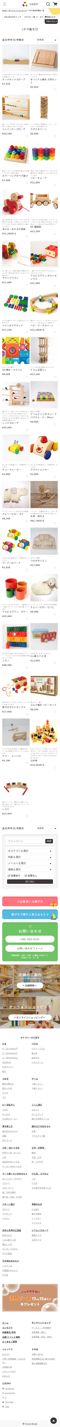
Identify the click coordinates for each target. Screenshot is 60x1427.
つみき (5, 1078)
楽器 (4, 1135)
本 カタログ (37, 1161)
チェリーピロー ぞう (13, 513)
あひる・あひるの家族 (14, 229)
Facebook (9, 1388)
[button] (4, 4)
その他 (5, 1274)
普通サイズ (36, 1235)
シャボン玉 (7, 1265)
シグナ (5, 809)
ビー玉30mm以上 (10, 1057)
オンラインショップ (41, 1322)
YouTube (9, 1402)
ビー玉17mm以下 (10, 1048)
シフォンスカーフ (40, 1230)
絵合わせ (36, 1057)
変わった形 (7, 1088)
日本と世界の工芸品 (11, 1230)
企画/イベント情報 (11, 1337)
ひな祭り (36, 1209)
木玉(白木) (6, 1062)
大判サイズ (36, 1239)
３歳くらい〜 (37, 1083)
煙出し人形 (7, 1244)
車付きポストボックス (14, 707)
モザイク (6, 1209)
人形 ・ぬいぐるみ (11, 1147)
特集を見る (50, 21)
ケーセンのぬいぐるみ (12, 1166)
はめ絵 (33, 760)
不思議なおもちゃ (10, 1270)
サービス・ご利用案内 (41, 1327)
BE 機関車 (35, 226)
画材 (34, 1152)
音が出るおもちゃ (10, 1131)
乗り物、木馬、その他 (12, 1197)
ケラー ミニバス (11, 755)
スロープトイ (8, 1187)
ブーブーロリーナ (11, 562)
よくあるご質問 (9, 1341)
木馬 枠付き (38, 516)
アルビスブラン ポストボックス (43, 277)
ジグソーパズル (38, 1048)
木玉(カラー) (7, 1066)
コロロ (5, 1109)
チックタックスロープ (13, 79)
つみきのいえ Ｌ (38, 560)
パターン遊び (8, 1204)
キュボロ (6, 1114)
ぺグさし (6, 1218)
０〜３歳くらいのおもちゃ (15, 1173)
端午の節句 (36, 1213)
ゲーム (35, 1078)
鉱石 (4, 1071)
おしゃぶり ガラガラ (12, 1178)
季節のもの (37, 1204)
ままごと (36, 1109)
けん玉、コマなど (40, 1173)
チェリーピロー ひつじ (42, 607)
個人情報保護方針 (39, 1363)
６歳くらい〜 (37, 1088)
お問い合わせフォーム (30, 948)
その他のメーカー (10, 1118)
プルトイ (6, 1183)
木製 (34, 1131)
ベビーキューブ (38, 177)
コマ (34, 1178)
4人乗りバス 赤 (38, 656)
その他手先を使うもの (41, 1187)
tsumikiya (31, 1423)
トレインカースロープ (13, 129)
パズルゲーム (37, 1062)
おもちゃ (6, 1354)
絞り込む (30, 881)
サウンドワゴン (10, 277)
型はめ (34, 1053)
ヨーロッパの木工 (10, 1249)
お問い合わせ (37, 1354)
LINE (7, 1406)
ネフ (4, 1097)
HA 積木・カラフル (12, 369)
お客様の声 (7, 1367)
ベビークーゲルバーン (42, 325)
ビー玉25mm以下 (10, 1053)
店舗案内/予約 (9, 1332)
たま (4, 1043)
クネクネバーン (38, 129)
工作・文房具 (39, 1147)
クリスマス (36, 1222)
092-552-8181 (30, 939)
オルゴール (7, 1140)
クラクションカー (39, 469)
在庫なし (32, 875)
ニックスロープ (10, 422)
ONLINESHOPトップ (12, 17)
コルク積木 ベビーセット (43, 704)
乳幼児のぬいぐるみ (11, 1161)
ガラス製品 (7, 1253)
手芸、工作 (36, 1157)
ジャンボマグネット (12, 325)
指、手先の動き (9, 1192)
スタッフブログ (9, 1371)
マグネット (7, 1213)
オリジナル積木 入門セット (43, 81)
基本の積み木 (8, 1083)
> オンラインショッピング (17, 10)
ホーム (5, 1322)
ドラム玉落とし (38, 369)
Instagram (10, 1393)
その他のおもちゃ (10, 1260)
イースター (36, 1218)
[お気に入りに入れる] (27, 86)
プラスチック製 (38, 1135)
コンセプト (7, 1327)
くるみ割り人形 (9, 1239)
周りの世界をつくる (40, 1118)
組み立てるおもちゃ (41, 1126)
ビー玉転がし (8, 1104)
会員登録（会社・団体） (42, 1336)
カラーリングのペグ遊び (15, 175)
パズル (35, 1043)
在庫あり (16, 875)
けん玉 (34, 1183)
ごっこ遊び (37, 1104)
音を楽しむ (7, 1126)
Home (4, 10)
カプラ (5, 1092)
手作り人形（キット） (12, 1152)
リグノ (5, 660)
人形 (4, 1157)
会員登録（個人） (39, 1332)
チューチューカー (11, 469)
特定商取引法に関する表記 (43, 1358)
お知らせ (6, 1376)
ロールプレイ (37, 1114)
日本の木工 (7, 1235)
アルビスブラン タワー (15, 611)
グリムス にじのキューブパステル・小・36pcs (43, 416)
